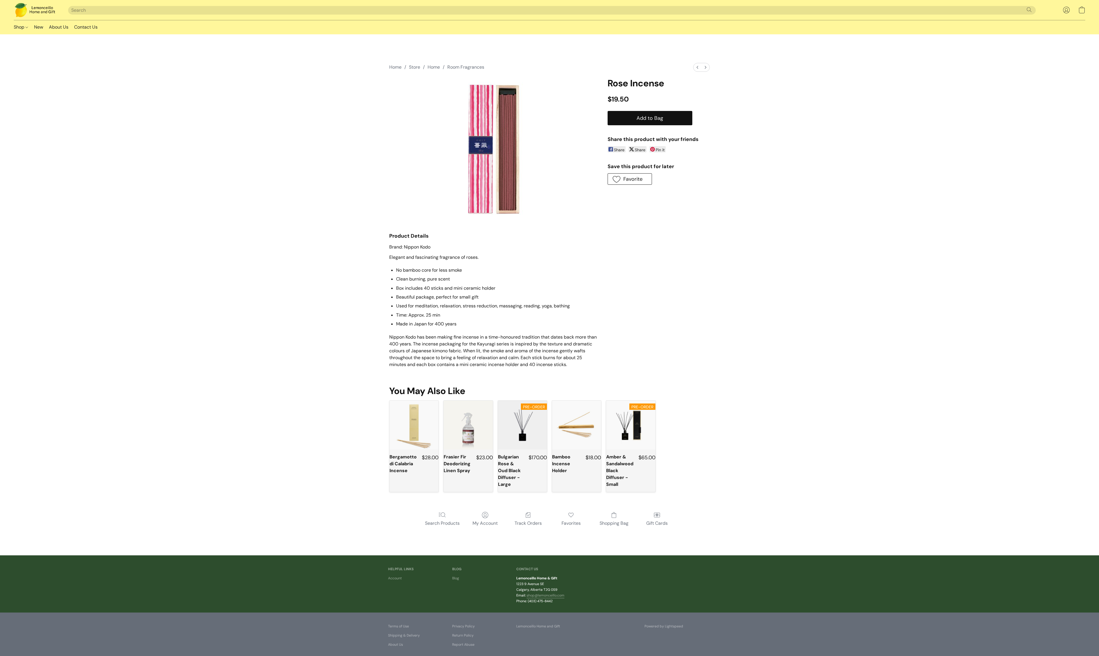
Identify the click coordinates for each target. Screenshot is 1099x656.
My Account (485, 523)
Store (414, 67)
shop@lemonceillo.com (545, 595)
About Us (58, 27)
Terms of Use (398, 626)
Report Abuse (463, 644)
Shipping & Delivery (404, 635)
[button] (35, 10)
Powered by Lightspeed (664, 626)
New (38, 27)
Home (395, 67)
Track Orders (528, 523)
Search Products (442, 523)
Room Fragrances (465, 67)
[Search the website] (1029, 10)
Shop (19, 27)
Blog (455, 578)
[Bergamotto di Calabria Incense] (414, 425)
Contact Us (86, 27)
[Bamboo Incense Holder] (576, 425)
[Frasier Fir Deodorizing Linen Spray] (468, 425)
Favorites (571, 523)
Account (395, 578)
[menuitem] (697, 67)
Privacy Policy (463, 626)
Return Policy (463, 635)
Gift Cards (657, 523)
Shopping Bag (614, 523)
